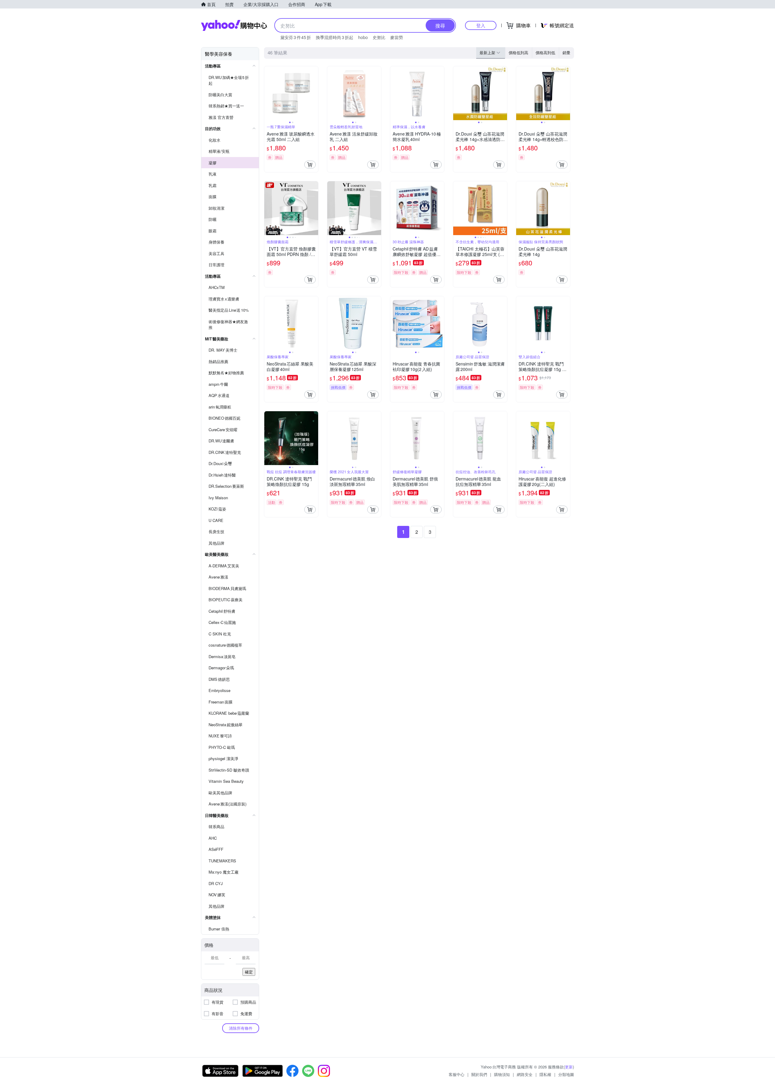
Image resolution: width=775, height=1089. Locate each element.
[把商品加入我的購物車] (310, 165)
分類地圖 (566, 1074)
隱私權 (545, 1074)
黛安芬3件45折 (295, 37)
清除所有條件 (240, 1028)
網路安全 (525, 1074)
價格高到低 (545, 52)
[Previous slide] (268, 93)
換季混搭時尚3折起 (334, 37)
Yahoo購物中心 (234, 25)
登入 (480, 25)
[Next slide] (314, 93)
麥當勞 (396, 37)
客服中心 (456, 1074)
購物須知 (502, 1074)
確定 (249, 972)
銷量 (566, 52)
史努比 (379, 37)
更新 (569, 1067)
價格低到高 (518, 52)
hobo (363, 37)
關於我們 (479, 1074)
